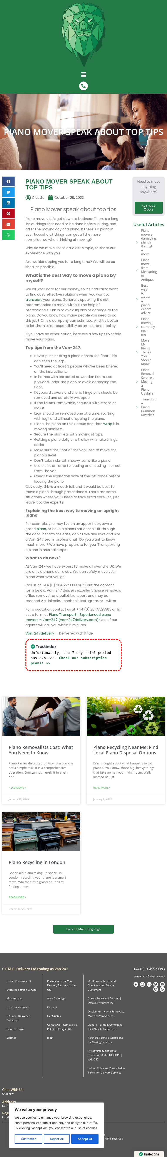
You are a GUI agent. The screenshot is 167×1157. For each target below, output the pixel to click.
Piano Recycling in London (37, 862)
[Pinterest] (155, 989)
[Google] (162, 989)
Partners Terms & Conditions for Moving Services (105, 1040)
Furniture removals (18, 1007)
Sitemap (12, 1038)
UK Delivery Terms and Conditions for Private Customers (102, 985)
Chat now (7, 1094)
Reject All (56, 1139)
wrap (107, 423)
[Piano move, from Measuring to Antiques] (137, 269)
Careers (52, 1007)
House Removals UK (19, 981)
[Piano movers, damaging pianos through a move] (137, 242)
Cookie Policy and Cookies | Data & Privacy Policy (104, 1001)
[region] (56, 1125)
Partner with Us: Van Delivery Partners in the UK (61, 985)
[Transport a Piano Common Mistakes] (137, 407)
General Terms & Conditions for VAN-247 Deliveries (105, 1027)
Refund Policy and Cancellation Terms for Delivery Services (106, 1070)
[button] (83, 75)
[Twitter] (155, 984)
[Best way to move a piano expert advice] (137, 299)
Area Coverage (56, 998)
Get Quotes (54, 1016)
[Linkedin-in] (149, 984)
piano (41, 528)
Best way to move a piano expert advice (146, 299)
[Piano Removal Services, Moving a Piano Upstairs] (137, 381)
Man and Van (14, 998)
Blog (50, 1038)
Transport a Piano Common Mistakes (148, 407)
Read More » (17, 787)
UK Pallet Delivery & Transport (19, 1018)
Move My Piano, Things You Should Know (146, 352)
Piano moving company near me (148, 326)
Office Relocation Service (22, 990)
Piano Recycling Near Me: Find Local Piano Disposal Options (125, 750)
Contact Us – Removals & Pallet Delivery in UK (62, 1027)
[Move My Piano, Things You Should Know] (137, 352)
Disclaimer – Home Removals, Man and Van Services (106, 1014)
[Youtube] (162, 984)
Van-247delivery (39, 633)
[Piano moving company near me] (137, 326)
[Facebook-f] (136, 984)
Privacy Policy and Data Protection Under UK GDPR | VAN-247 (105, 1055)
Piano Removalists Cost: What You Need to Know (41, 750)
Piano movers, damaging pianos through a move (148, 242)
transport (33, 299)
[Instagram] (142, 984)
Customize (28, 1139)
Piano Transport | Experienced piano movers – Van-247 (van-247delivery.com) (68, 617)
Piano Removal (15, 1029)
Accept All (85, 1139)
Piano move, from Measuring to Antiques (149, 270)
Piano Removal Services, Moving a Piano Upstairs (147, 381)
